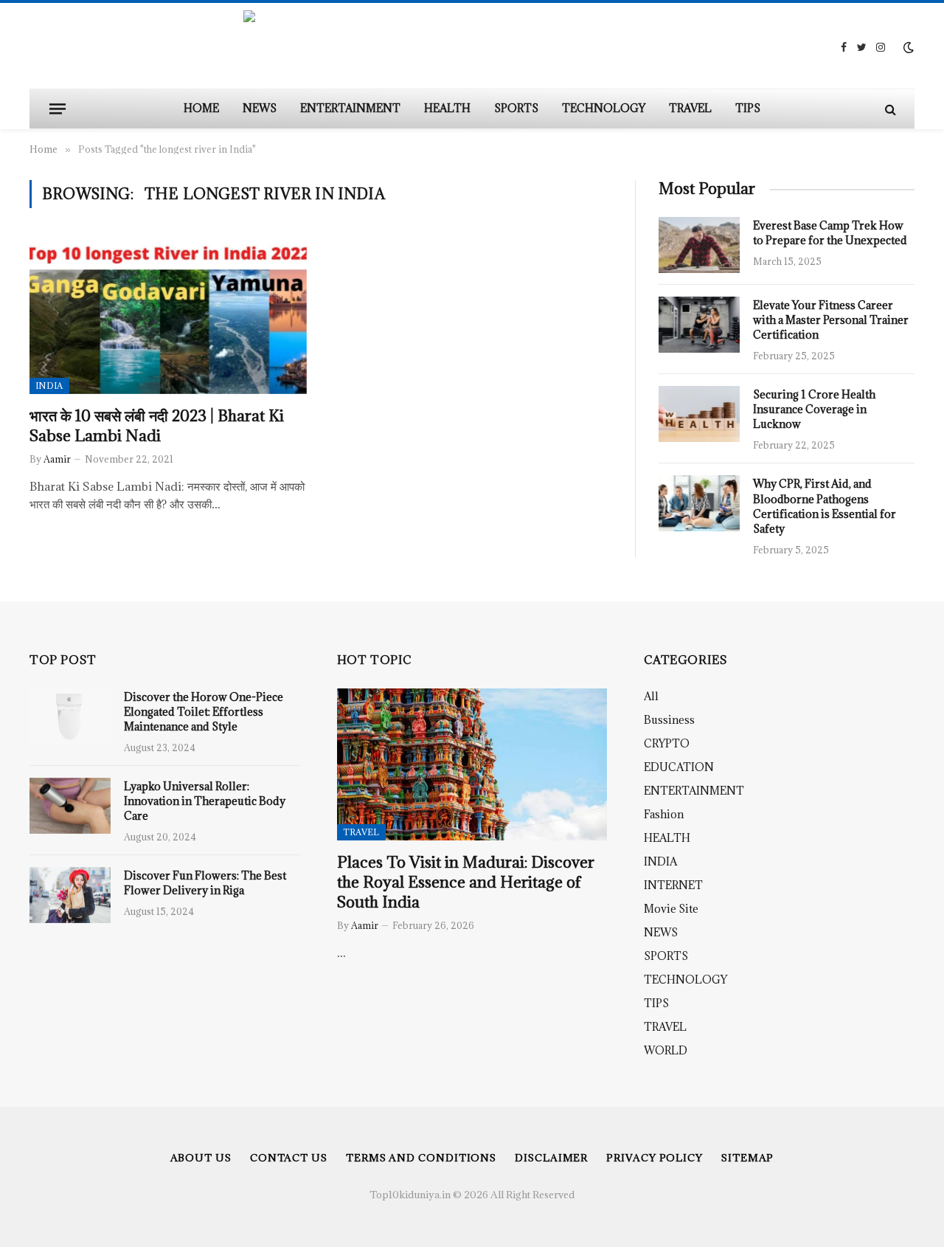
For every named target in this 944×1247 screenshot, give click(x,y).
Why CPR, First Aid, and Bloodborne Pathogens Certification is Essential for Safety (824, 506)
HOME (201, 108)
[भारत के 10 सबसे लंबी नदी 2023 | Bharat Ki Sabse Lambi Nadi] (168, 316)
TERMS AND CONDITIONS (421, 1157)
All (651, 696)
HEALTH (447, 108)
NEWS (260, 108)
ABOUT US (201, 1157)
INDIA (49, 385)
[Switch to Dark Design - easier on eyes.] (907, 47)
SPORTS (516, 108)
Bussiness (669, 720)
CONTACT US (288, 1157)
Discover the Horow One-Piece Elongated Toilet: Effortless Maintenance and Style (203, 711)
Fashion (664, 814)
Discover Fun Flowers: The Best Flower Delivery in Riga (205, 882)
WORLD (665, 1050)
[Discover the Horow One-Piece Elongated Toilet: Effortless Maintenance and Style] (70, 716)
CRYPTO (667, 743)
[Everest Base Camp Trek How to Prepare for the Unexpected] (699, 245)
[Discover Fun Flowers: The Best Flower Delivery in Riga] (70, 895)
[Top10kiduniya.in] (472, 47)
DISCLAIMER (551, 1157)
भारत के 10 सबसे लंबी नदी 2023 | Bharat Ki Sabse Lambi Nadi (157, 426)
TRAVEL (690, 108)
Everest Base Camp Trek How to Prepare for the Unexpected (830, 232)
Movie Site (671, 909)
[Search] (889, 108)
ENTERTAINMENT (350, 108)
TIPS (747, 108)
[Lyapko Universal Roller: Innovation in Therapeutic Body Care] (70, 806)
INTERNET (673, 885)
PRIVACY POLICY (654, 1157)
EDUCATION (679, 767)
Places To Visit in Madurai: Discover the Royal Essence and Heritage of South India (465, 882)
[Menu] (57, 108)
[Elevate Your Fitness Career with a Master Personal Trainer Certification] (699, 325)
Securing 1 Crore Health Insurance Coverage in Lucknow (814, 409)
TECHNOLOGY (603, 108)
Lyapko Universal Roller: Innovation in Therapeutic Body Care (204, 801)
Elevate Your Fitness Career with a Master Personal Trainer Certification (831, 320)
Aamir (57, 459)
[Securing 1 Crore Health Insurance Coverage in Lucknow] (699, 414)
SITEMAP (747, 1157)
